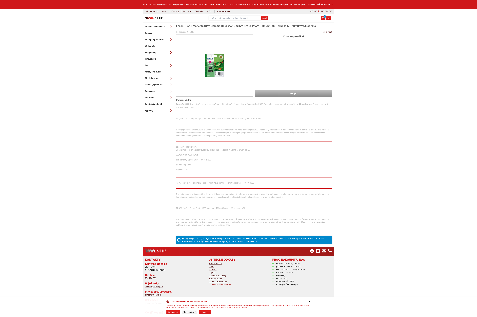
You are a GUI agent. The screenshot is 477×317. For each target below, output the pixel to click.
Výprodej (149, 110)
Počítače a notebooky (155, 26)
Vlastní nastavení (189, 312)
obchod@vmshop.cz (154, 286)
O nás (164, 11)
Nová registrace (223, 11)
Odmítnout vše (173, 312)
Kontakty (175, 11)
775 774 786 (150, 278)
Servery (148, 33)
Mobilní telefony (152, 78)
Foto (147, 65)
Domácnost (150, 91)
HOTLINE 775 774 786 (320, 11)
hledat (264, 18)
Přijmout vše (205, 312)
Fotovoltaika (150, 59)
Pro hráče (149, 97)
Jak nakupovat (151, 11)
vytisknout (327, 32)
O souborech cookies (218, 281)
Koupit (293, 93)
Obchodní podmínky (204, 11)
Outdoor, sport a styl (154, 85)
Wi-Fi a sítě (150, 46)
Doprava (187, 11)
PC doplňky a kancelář (155, 39)
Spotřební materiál (153, 104)
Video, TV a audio (153, 72)
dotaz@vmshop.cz (153, 295)
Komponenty (150, 52)
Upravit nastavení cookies (220, 284)
